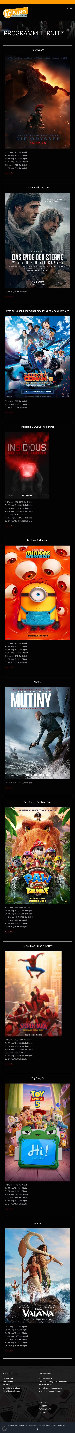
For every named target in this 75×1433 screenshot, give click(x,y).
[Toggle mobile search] (67, 8)
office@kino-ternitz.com (12, 1388)
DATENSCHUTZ (45, 1409)
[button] (4, 1428)
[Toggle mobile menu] (71, 8)
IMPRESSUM (44, 1406)
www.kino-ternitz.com (11, 1391)
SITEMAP (42, 1412)
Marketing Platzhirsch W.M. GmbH (55, 1425)
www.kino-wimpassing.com (50, 1391)
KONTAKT (43, 1403)
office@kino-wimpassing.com (50, 1388)
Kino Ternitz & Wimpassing (16, 1425)
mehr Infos (9, 173)
